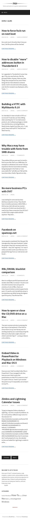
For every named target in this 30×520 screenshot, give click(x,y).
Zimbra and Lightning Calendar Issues (14, 400)
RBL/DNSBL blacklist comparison (13, 270)
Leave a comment (22, 37)
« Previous (6, 457)
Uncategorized (15, 499)
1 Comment (20, 366)
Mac (3, 498)
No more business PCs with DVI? (14, 189)
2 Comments (20, 275)
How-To (15, 495)
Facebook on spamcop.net (9, 231)
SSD (9, 499)
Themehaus (25, 516)
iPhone (20, 495)
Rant (6, 499)
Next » (15, 457)
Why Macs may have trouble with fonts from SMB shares (15, 149)
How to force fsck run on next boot (13, 32)
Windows (5, 501)
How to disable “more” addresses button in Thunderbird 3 (14, 63)
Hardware (8, 495)
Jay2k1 (12, 37)
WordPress (12, 516)
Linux (24, 495)
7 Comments (20, 155)
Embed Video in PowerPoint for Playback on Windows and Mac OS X (14, 357)
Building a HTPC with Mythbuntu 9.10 (13, 105)
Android (3, 495)
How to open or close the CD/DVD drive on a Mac (14, 314)
